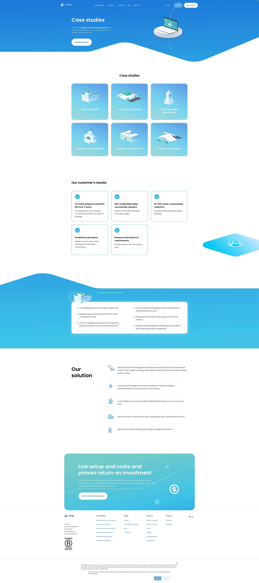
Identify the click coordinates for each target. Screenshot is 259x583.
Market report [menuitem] (150, 540)
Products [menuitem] (169, 516)
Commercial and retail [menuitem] (103, 524)
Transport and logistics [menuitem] (103, 540)
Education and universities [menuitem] (104, 532)
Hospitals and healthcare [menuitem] (104, 536)
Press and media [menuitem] (151, 524)
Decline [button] (166, 578)
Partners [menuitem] (126, 520)
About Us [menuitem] (149, 516)
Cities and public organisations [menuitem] (106, 528)
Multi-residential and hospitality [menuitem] (106, 520)
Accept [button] (158, 578)
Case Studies (98, 5)
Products (111, 5)
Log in (178, 5)
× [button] (176, 562)
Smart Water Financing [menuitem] (131, 524)
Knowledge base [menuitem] (151, 536)
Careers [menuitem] (148, 532)
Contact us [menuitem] (127, 532)
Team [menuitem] (148, 528)
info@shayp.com (69, 531)
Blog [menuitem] (125, 528)
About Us (136, 5)
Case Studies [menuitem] (100, 516)
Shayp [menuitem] (126, 516)
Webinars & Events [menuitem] (152, 520)
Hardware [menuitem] (169, 524)
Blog (128, 5)
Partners (122, 5)
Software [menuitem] (168, 520)
